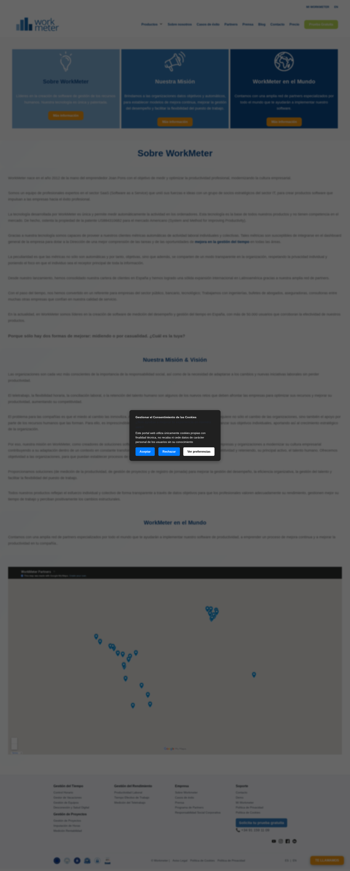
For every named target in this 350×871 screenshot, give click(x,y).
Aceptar (145, 451)
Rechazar (169, 451)
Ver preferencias (198, 451)
